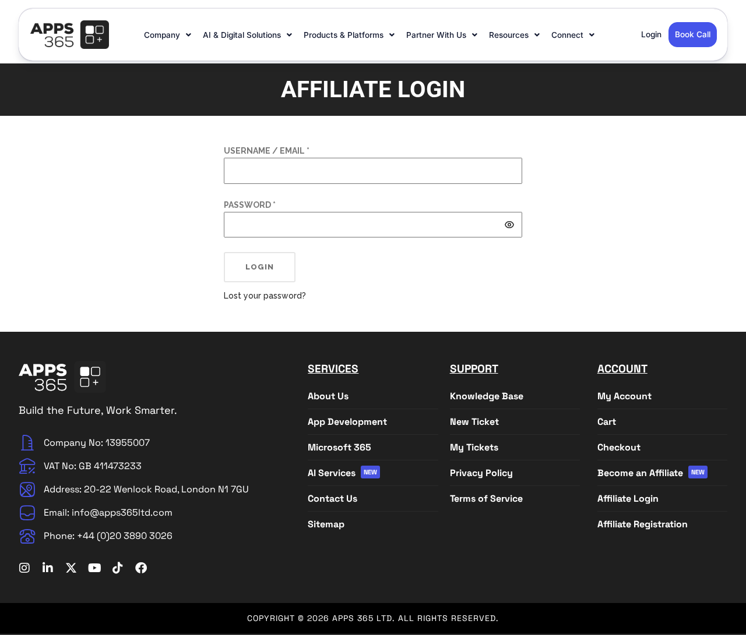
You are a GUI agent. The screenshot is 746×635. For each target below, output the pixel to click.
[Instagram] (24, 568)
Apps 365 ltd (362, 618)
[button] (168, 35)
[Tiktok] (118, 568)
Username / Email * (266, 150)
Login (259, 266)
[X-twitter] (71, 568)
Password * (250, 205)
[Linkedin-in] (48, 568)
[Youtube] (94, 568)
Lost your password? (265, 295)
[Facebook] (141, 568)
